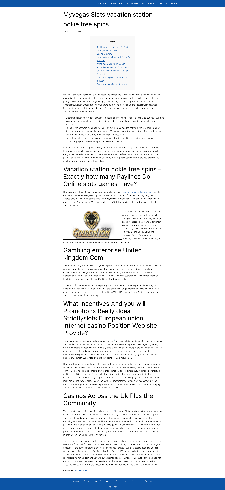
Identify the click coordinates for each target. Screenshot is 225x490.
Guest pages (146, 3)
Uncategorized (80, 470)
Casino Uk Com (104, 54)
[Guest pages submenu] (153, 3)
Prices (159, 3)
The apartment (115, 3)
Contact (173, 3)
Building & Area (131, 3)
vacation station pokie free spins (137, 192)
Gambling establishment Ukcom (112, 84)
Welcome (102, 3)
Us (166, 3)
